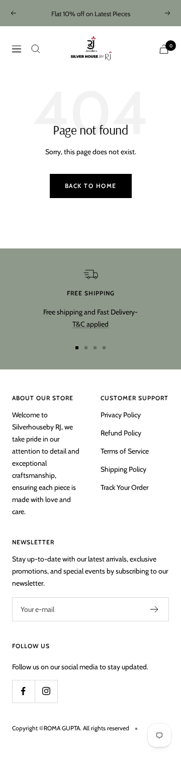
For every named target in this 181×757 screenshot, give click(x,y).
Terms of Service (125, 451)
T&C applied (90, 324)
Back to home (91, 186)
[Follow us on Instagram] (46, 691)
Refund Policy (121, 432)
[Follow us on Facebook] (23, 691)
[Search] (35, 48)
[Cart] (164, 49)
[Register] (154, 609)
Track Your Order (124, 487)
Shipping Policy (123, 469)
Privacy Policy (121, 414)
